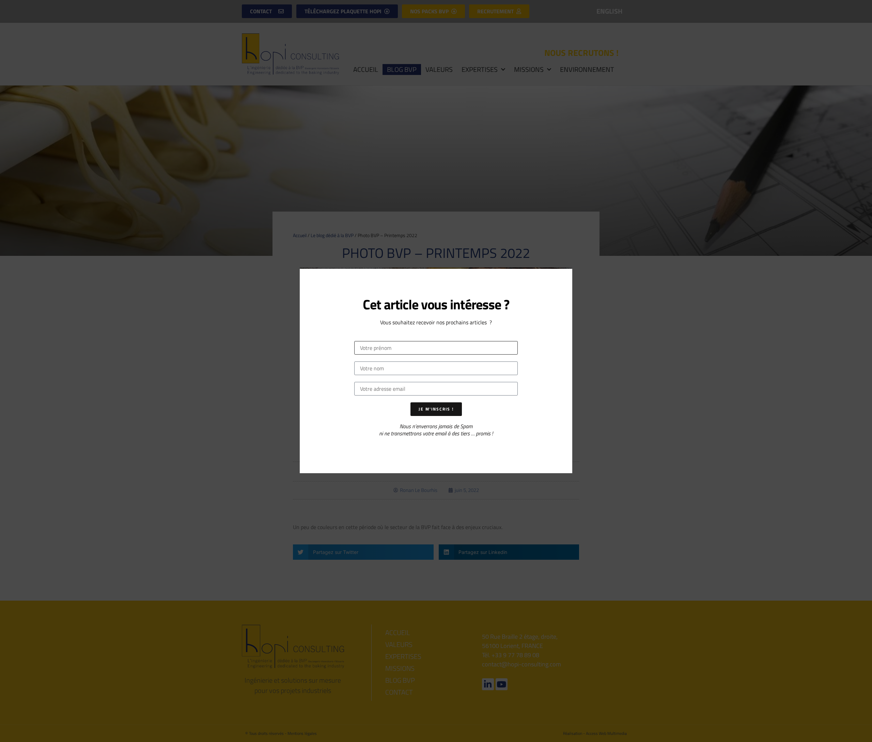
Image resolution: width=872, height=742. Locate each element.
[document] (436, 371)
